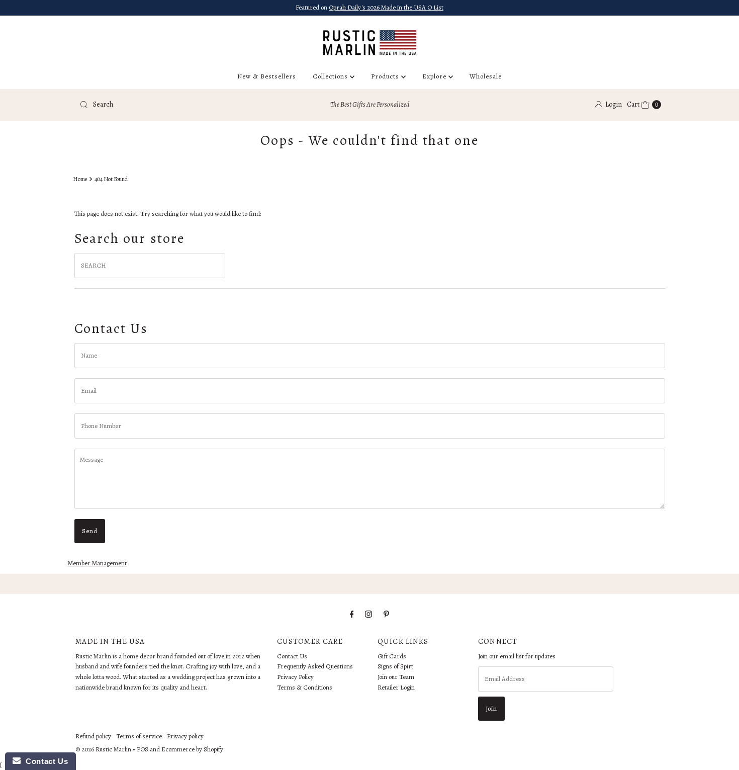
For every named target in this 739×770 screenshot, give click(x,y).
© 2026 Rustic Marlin (103, 749)
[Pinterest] (386, 614)
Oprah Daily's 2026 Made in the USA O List (386, 7)
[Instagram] (368, 614)
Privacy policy (185, 736)
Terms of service (139, 736)
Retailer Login (396, 687)
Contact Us (292, 656)
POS (142, 749)
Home (80, 179)
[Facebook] (352, 614)
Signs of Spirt (395, 666)
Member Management (97, 563)
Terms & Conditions (304, 687)
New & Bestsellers (266, 76)
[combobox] (170, 105)
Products (386, 76)
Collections (331, 76)
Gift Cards (392, 656)
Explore (435, 76)
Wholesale (486, 76)
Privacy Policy (295, 677)
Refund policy (93, 736)
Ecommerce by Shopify (192, 749)
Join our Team (396, 677)
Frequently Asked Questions (315, 666)
